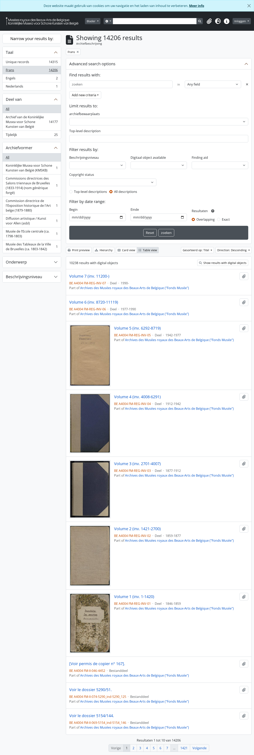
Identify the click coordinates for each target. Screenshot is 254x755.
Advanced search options (92, 63)
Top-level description (85, 131)
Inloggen (240, 21)
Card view (128, 250)
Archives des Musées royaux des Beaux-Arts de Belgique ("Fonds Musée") (134, 288)
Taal (9, 52)
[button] (209, 21)
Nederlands (32, 87)
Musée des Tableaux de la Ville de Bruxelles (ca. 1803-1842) (32, 246)
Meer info (196, 6)
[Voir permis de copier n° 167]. (97, 663)
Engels (32, 79)
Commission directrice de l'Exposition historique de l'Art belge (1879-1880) (32, 206)
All (7, 109)
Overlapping (205, 219)
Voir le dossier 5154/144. (91, 715)
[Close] (249, 5)
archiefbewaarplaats (84, 114)
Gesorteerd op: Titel (196, 250)
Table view (149, 250)
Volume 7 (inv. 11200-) (89, 276)
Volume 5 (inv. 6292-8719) (137, 328)
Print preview (80, 250)
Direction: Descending (232, 250)
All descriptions (125, 191)
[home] (43, 21)
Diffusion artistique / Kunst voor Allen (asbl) (32, 220)
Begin (73, 209)
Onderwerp (16, 262)
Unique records (32, 63)
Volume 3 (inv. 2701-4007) (137, 463)
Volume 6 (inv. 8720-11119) (93, 302)
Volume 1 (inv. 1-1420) (134, 596)
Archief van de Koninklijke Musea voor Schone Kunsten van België (32, 122)
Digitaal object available (148, 157)
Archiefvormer (19, 147)
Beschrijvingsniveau (24, 276)
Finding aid (200, 157)
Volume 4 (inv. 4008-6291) (137, 396)
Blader (91, 21)
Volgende (199, 748)
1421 (184, 748)
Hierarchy (106, 250)
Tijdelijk (32, 136)
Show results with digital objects (224, 263)
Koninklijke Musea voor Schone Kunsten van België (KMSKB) (32, 167)
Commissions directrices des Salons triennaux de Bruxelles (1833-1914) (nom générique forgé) (32, 185)
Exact (226, 219)
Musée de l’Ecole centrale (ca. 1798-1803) (32, 233)
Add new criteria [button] (84, 95)
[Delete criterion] (247, 84)
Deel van (14, 99)
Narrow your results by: (31, 38)
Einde (135, 209)
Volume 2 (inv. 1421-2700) (137, 528)
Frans (32, 71)
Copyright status (81, 174)
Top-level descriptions (90, 191)
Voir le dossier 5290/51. (90, 689)
